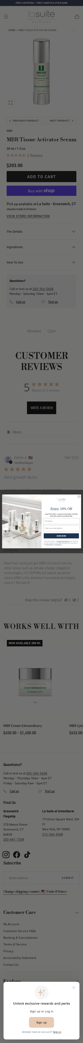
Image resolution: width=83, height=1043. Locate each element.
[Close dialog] (79, 496)
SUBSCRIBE (61, 536)
